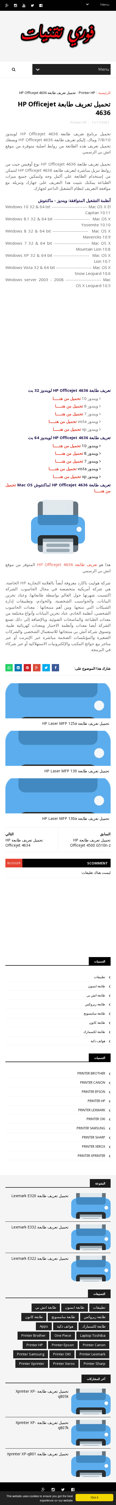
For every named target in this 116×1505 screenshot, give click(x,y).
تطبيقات (99, 977)
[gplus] (7, 5)
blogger (14, 863)
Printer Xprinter (91, 1155)
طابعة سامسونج (94, 1013)
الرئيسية (104, 92)
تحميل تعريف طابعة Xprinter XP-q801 (38, 1453)
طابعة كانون (97, 1022)
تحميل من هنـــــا (67, 398)
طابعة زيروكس (95, 1004)
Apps (44, 1326)
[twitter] (32, 5)
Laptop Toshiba (92, 1335)
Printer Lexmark (91, 1110)
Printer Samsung (91, 1128)
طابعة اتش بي (96, 995)
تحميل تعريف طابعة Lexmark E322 (40, 1258)
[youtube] (23, 5)
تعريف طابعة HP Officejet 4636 (67, 564)
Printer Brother (91, 1073)
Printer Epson (93, 1091)
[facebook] (40, 5)
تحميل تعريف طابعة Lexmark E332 (40, 1227)
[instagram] (15, 5)
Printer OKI (96, 1119)
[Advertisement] (58, 338)
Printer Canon (92, 1082)
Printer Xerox (93, 1146)
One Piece (62, 1335)
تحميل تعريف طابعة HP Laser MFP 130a (75, 818)
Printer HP (87, 92)
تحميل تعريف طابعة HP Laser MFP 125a (75, 723)
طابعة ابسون (96, 986)
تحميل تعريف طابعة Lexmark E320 (40, 1195)
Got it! (94, 1497)
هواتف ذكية (98, 1041)
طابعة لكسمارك (94, 1031)
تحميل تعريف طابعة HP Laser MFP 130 (76, 770)
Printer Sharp (93, 1137)
